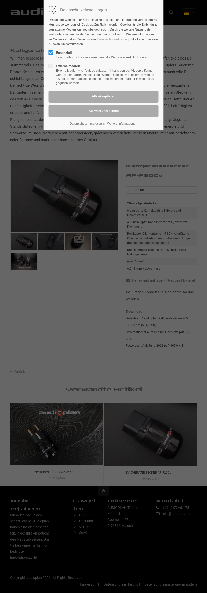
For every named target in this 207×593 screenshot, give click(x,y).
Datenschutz (78, 123)
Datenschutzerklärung (113, 39)
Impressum (97, 123)
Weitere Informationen (122, 123)
